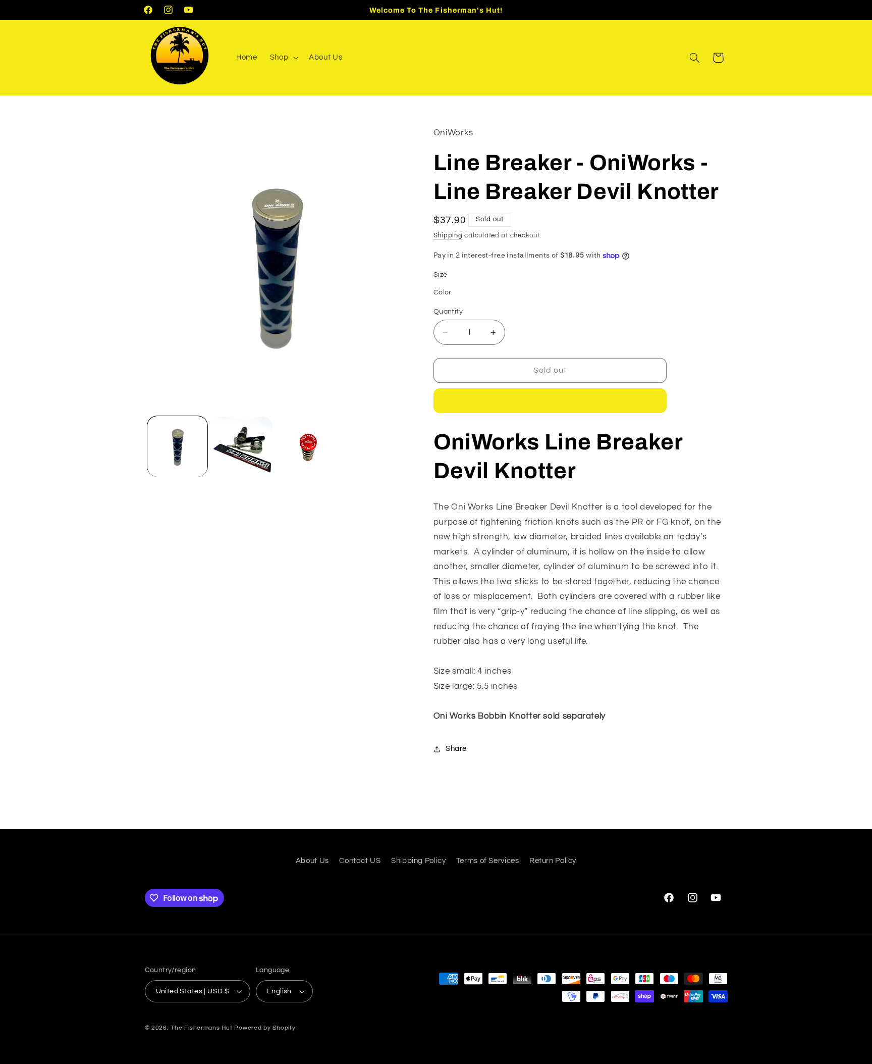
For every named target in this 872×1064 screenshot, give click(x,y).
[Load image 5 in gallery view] (308, 447)
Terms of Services (487, 861)
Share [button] (456, 748)
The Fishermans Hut (201, 1028)
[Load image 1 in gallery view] (177, 447)
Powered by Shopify (264, 1028)
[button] (282, 57)
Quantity (448, 311)
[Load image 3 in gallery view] (242, 447)
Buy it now (550, 401)
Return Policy (552, 861)
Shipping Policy (418, 861)
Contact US (359, 861)
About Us (312, 861)
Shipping (448, 236)
